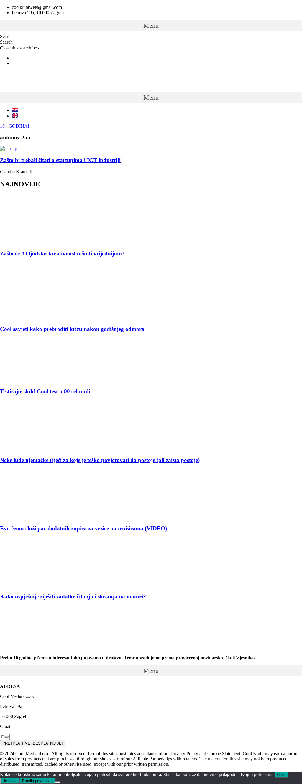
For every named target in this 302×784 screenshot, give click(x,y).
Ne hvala (9, 781)
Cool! (281, 775)
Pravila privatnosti (37, 781)
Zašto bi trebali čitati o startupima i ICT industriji (60, 160)
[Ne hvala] (57, 782)
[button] (151, 25)
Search (6, 41)
